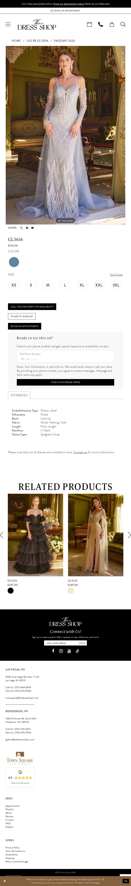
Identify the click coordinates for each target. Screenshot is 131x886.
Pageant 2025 (64, 41)
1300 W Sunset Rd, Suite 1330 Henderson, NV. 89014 (21, 720)
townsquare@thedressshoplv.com (22, 698)
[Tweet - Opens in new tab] (21, 228)
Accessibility (12, 854)
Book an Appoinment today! (69, 4)
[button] (8, 24)
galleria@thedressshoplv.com (20, 739)
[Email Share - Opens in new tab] (32, 228)
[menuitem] (8, 24)
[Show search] (123, 24)
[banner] (37, 24)
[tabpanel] (65, 135)
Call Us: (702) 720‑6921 (18, 729)
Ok (125, 881)
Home (16, 41)
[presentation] (35, 535)
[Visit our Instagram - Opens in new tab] (61, 651)
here (97, 882)
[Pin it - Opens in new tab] (27, 228)
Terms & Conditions (15, 851)
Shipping (10, 858)
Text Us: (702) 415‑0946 (18, 691)
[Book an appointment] (89, 24)
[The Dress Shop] (65, 621)
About (9, 813)
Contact (10, 820)
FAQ (8, 823)
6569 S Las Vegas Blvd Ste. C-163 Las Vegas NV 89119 (22, 678)
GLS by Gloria (37, 41)
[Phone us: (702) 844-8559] (100, 24)
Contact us (80, 452)
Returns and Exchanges (17, 861)
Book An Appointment (25, 326)
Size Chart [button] (116, 275)
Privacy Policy (13, 847)
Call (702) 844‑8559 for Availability (32, 306)
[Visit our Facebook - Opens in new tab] (53, 651)
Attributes (19, 395)
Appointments (13, 806)
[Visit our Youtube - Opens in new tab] (69, 651)
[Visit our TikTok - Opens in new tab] (77, 651)
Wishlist (10, 809)
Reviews (9, 816)
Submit (82, 643)
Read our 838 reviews (20, 782)
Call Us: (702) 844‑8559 (18, 687)
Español (9, 827)
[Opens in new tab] (19, 758)
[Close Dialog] (4, 881)
